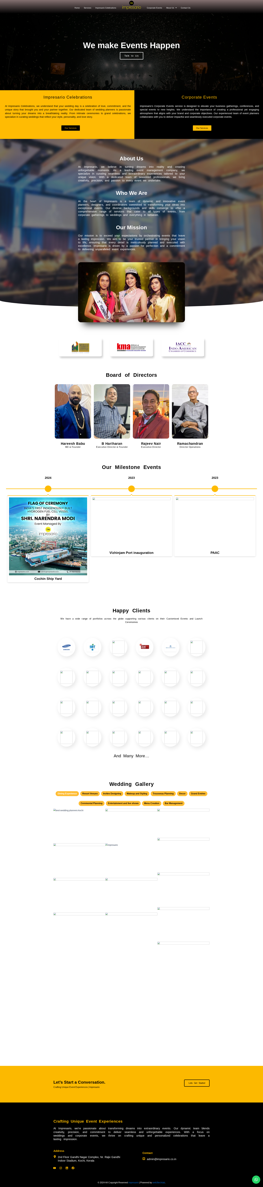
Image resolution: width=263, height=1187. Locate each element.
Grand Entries (198, 793)
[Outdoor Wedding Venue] (131, 860)
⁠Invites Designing (112, 793)
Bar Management (173, 803)
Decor (182, 793)
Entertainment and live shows (123, 803)
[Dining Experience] (79, 860)
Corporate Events (154, 8)
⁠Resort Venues (90, 793)
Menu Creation (151, 803)
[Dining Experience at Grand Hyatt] (183, 959)
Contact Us (185, 8)
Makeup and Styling (137, 793)
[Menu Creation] (79, 930)
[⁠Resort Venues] (79, 826)
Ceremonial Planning (91, 803)
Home (77, 8)
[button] (171, 8)
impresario (133, 1182)
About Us (170, 8)
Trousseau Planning (163, 793)
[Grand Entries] (183, 855)
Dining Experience (67, 793)
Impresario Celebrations (105, 8)
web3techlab (158, 1182)
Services (87, 8)
